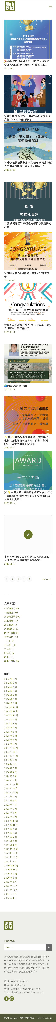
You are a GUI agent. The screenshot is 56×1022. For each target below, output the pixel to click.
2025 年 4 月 (10, 739)
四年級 (7, 653)
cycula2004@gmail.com (26, 988)
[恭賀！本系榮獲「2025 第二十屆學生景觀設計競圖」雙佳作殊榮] (28, 302)
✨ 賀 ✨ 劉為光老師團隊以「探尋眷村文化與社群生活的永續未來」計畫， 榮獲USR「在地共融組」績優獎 (27, 440)
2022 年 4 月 (10, 837)
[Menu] (50, 6)
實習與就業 (9, 616)
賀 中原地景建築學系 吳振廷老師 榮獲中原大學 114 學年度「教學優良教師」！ (28, 164)
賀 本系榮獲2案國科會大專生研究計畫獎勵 (26, 274)
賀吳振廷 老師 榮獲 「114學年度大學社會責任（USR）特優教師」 (27, 117)
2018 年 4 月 (10, 893)
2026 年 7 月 (10, 682)
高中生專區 (9, 661)
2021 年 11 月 (11, 853)
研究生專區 (9, 632)
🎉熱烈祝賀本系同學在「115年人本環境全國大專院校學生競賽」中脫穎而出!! (26, 62)
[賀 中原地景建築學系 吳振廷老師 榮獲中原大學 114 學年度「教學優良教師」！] (28, 140)
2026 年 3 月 (10, 699)
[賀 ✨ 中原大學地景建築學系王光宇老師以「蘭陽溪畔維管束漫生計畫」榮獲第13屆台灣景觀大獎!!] (28, 470)
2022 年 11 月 (11, 824)
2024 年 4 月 (10, 772)
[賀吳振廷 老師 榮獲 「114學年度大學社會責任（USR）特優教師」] (28, 94)
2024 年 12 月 (11, 747)
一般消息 (8, 612)
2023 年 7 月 (10, 804)
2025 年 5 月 (10, 735)
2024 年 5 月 (10, 768)
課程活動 (8, 636)
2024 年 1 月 (10, 780)
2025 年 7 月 (10, 727)
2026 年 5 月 (10, 691)
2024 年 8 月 (10, 764)
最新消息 (8, 608)
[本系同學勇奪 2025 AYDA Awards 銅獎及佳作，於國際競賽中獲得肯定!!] (28, 534)
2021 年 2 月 (10, 861)
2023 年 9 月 (10, 796)
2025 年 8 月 (10, 723)
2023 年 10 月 (11, 792)
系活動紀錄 (9, 628)
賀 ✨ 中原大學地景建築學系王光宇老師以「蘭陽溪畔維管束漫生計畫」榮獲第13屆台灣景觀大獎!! (28, 495)
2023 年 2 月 (10, 816)
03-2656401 (18, 981)
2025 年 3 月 (10, 743)
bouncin (48, 1018)
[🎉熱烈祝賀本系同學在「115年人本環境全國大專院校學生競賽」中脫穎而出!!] (28, 39)
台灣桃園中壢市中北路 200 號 (27, 992)
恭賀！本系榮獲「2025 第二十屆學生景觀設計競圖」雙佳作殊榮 (27, 326)
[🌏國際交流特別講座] (28, 363)
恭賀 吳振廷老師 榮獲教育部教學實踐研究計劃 (27, 225)
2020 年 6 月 (10, 877)
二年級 (7, 648)
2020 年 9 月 (10, 873)
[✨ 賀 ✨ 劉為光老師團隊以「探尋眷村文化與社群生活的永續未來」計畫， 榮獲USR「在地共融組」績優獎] (28, 415)
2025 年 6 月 (10, 731)
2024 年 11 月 (11, 751)
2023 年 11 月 (11, 788)
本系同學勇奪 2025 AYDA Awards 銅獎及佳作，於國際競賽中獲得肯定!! (26, 558)
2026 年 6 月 (10, 686)
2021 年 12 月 (11, 849)
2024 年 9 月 (10, 760)
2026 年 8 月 (10, 678)
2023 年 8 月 (10, 800)
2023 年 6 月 (10, 808)
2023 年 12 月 (11, 784)
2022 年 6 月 (10, 828)
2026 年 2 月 (10, 703)
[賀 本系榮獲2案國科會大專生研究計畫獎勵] (28, 251)
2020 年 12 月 (11, 865)
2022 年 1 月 (10, 845)
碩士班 (7, 657)
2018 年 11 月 (10, 885)
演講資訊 (8, 624)
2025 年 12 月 (11, 707)
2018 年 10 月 (11, 889)
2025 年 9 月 (10, 719)
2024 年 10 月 (11, 755)
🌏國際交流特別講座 (16, 385)
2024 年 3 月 (10, 776)
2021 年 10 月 (11, 857)
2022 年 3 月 (10, 841)
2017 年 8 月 (10, 897)
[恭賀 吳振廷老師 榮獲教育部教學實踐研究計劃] (28, 201)
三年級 (7, 644)
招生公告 (8, 620)
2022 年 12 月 (11, 820)
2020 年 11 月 (11, 869)
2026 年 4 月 (10, 695)
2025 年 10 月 (11, 715)
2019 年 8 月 (10, 881)
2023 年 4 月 (10, 812)
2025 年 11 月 (11, 711)
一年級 (7, 640)
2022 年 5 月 (10, 833)
